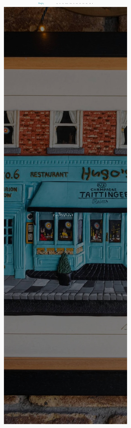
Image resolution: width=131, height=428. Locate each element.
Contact (83, 3)
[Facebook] (92, 3)
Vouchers (77, 3)
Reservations (66, 3)
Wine (73, 3)
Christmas (71, 3)
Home (57, 3)
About (80, 3)
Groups (63, 3)
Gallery (86, 3)
